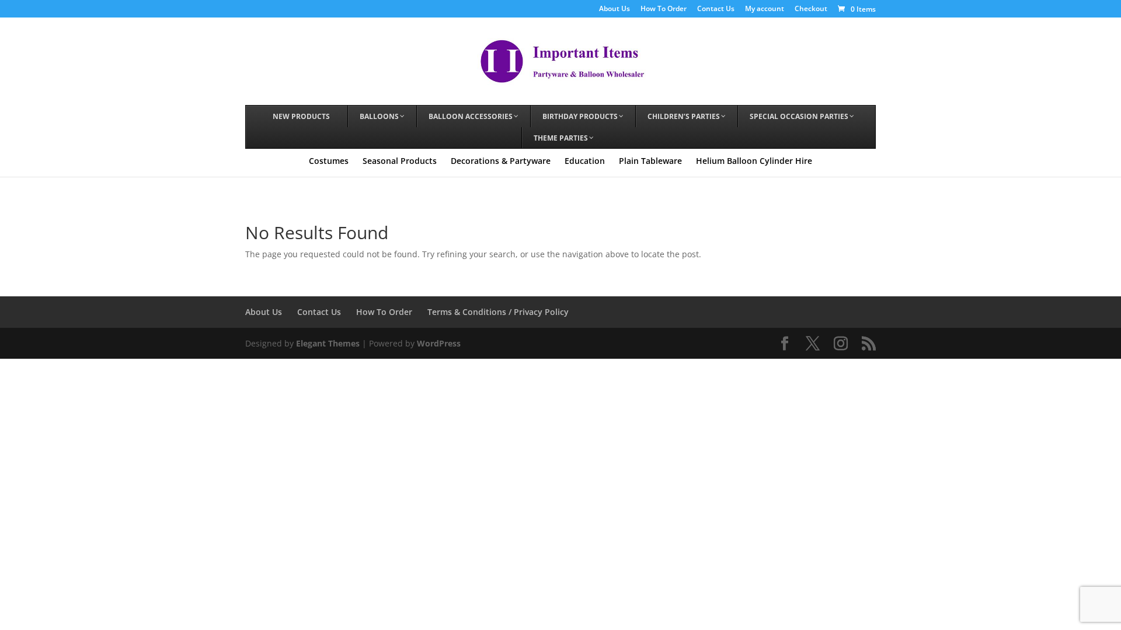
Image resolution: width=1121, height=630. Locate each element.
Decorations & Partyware (501, 160)
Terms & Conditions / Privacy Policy (498, 311)
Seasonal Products (400, 160)
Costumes (329, 160)
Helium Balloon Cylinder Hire (754, 160)
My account (764, 9)
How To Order (663, 9)
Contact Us (715, 9)
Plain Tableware (650, 160)
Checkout (811, 9)
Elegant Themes (328, 343)
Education (585, 160)
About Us (614, 9)
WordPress (439, 343)
